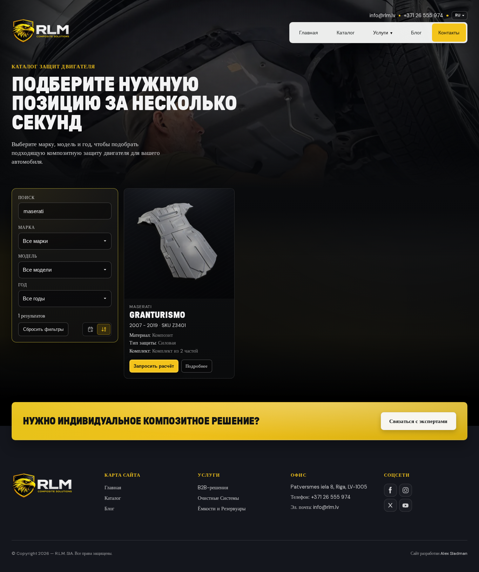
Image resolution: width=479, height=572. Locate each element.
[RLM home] (40, 31)
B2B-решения (213, 487)
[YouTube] (405, 505)
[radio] (90, 329)
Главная (308, 32)
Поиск (26, 197)
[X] (390, 505)
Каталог (346, 32)
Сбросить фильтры (43, 329)
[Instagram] (405, 490)
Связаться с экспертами (418, 421)
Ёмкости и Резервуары (221, 508)
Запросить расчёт (154, 366)
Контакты (448, 32)
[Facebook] (390, 490)
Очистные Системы (218, 498)
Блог (416, 32)
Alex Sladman (453, 553)
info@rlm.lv (383, 15)
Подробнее (196, 366)
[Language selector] (459, 15)
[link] (179, 283)
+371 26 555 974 (423, 15)
